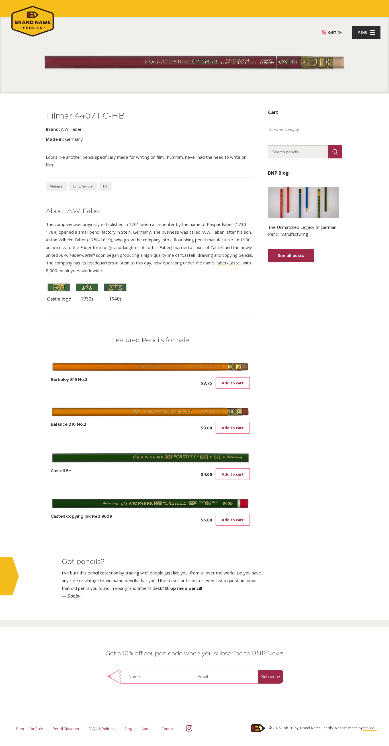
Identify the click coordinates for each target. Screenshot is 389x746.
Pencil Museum (66, 728)
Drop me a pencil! (183, 588)
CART (335, 32)
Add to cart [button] (233, 383)
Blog (128, 728)
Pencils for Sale (29, 728)
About (147, 728)
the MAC (370, 727)
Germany (74, 139)
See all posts (291, 255)
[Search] (335, 151)
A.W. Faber (71, 129)
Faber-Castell (228, 263)
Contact (168, 728)
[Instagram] (189, 728)
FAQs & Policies (102, 728)
